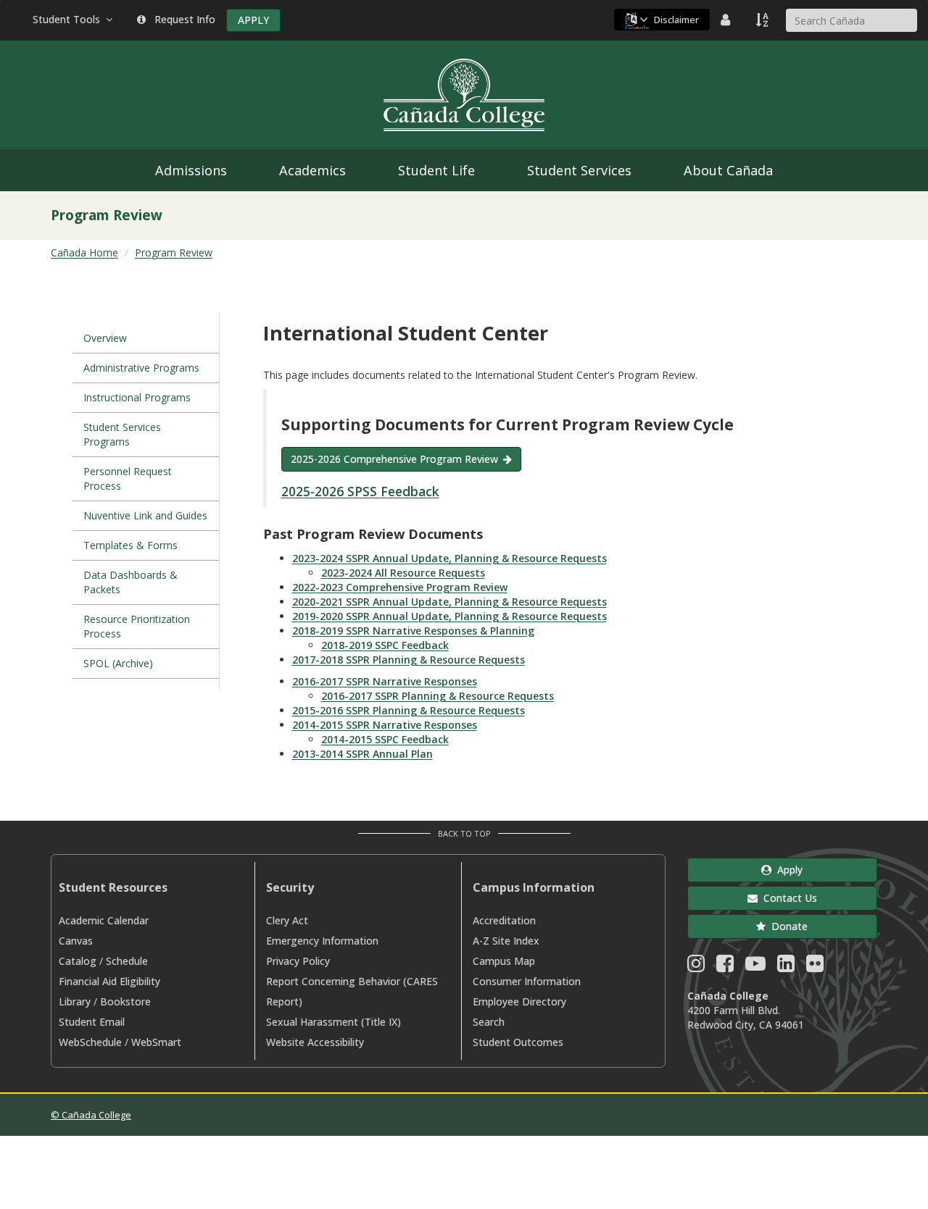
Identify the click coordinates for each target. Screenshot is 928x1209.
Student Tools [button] (69, 19)
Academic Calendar (104, 920)
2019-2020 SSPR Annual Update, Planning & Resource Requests (449, 616)
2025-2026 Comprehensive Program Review (394, 459)
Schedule (127, 961)
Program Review (173, 252)
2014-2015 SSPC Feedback (385, 739)
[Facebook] (725, 967)
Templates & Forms (130, 545)
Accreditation (504, 920)
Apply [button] (787, 870)
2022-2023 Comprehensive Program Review (400, 587)
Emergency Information (322, 940)
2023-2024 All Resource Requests (403, 573)
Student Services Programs (122, 434)
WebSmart (156, 1042)
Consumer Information (527, 981)
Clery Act (287, 920)
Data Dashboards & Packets (130, 582)
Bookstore (125, 1001)
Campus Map (504, 961)
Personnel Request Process (127, 478)
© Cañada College (91, 1114)
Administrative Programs (141, 368)
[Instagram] (696, 967)
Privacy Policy (298, 961)
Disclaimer (676, 19)
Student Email (92, 1022)
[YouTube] (755, 967)
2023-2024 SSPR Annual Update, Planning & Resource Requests (449, 558)
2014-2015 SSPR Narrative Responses (384, 725)
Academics (312, 170)
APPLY (253, 20)
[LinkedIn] (786, 967)
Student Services (579, 170)
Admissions (191, 170)
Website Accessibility (315, 1042)
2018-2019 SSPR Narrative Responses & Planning (413, 630)
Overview (105, 338)
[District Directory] (727, 19)
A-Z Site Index (506, 940)
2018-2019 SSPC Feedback (385, 645)
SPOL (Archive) (118, 663)
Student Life (436, 170)
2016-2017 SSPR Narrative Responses (384, 681)
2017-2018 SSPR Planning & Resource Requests (408, 659)
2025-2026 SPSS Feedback (360, 491)
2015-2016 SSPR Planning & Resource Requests (408, 710)
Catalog (77, 961)
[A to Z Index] (763, 19)
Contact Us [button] (787, 898)
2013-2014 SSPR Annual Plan (362, 754)
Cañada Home (84, 252)
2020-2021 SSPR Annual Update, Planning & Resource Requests (449, 601)
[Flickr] (815, 967)
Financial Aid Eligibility (109, 981)
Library (75, 1001)
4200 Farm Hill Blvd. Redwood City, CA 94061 (745, 1017)
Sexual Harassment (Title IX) (333, 1022)
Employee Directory (519, 1001)
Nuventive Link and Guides (145, 515)
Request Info (182, 19)
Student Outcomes (518, 1042)
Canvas (76, 940)
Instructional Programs (137, 397)
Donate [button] (787, 926)
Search (489, 1022)
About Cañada (728, 170)
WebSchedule (90, 1042)
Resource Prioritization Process (136, 626)
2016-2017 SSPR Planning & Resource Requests (437, 696)
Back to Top (464, 833)
